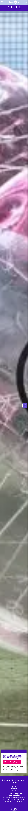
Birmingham (17, 12)
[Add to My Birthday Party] (12, 765)
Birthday (12, 12)
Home (9, 12)
